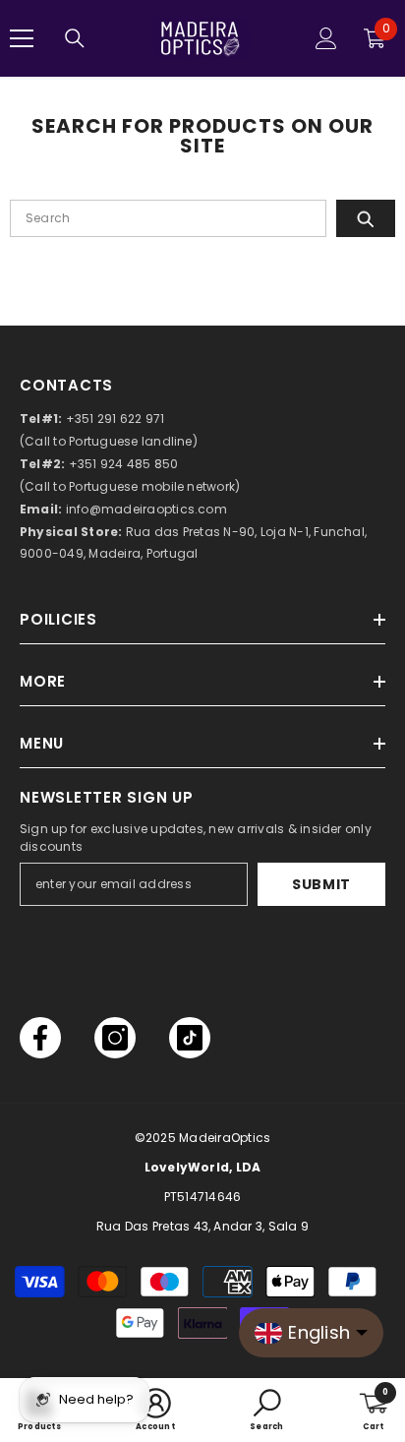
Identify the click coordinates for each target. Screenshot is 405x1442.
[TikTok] (189, 1037)
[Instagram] (115, 1037)
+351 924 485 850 (124, 463)
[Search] (75, 38)
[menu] (21, 38)
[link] (155, 1410)
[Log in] (326, 38)
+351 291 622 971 (115, 418)
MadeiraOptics (224, 1137)
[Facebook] (40, 1037)
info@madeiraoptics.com (146, 509)
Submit (321, 884)
